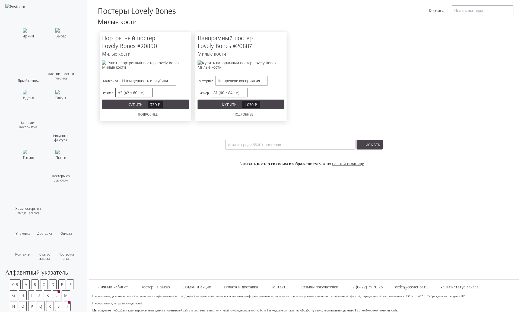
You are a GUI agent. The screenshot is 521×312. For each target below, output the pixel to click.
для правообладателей (126, 303)
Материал (135, 80)
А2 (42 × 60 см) (131, 92)
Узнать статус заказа (459, 286)
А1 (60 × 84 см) (226, 92)
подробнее (148, 114)
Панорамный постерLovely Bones (225, 45)
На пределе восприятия (239, 80)
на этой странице (348, 163)
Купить (144, 104)
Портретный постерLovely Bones (129, 45)
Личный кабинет (113, 286)
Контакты (279, 286)
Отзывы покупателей (319, 286)
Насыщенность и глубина (145, 80)
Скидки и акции (196, 286)
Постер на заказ (155, 286)
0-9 (15, 284)
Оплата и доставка (241, 286)
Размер (124, 92)
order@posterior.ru (411, 286)
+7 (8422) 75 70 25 (367, 286)
